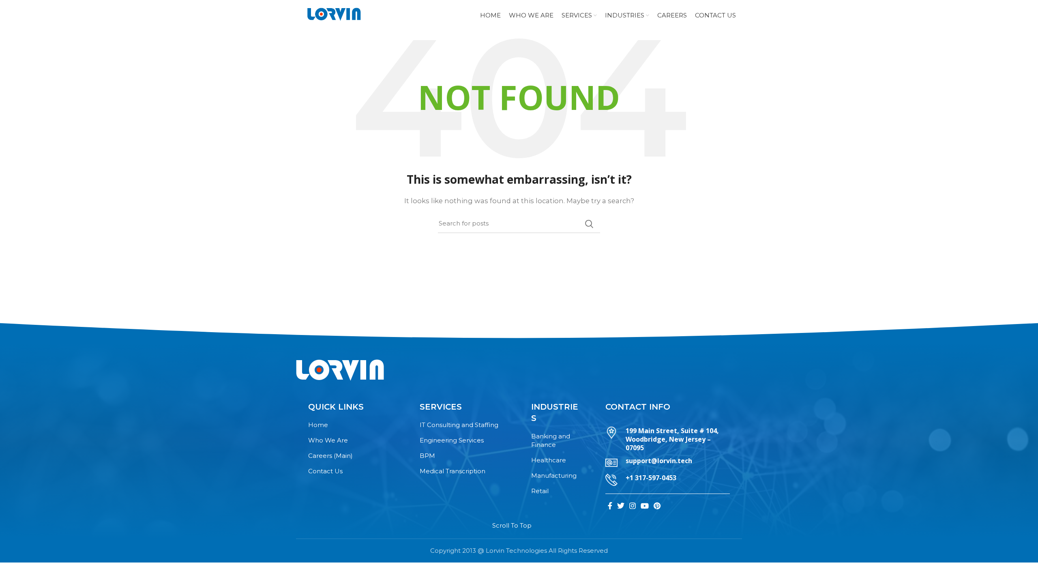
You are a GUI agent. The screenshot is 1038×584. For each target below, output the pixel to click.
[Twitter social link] (621, 506)
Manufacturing (554, 475)
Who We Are (328, 440)
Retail (540, 491)
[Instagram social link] (632, 506)
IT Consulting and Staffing (459, 425)
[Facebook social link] (610, 506)
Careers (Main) (330, 455)
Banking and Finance (550, 440)
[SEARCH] (589, 224)
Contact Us (325, 471)
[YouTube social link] (644, 506)
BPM (427, 455)
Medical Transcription (452, 471)
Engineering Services (452, 440)
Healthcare (548, 460)
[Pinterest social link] (657, 506)
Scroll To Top (512, 525)
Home (318, 425)
